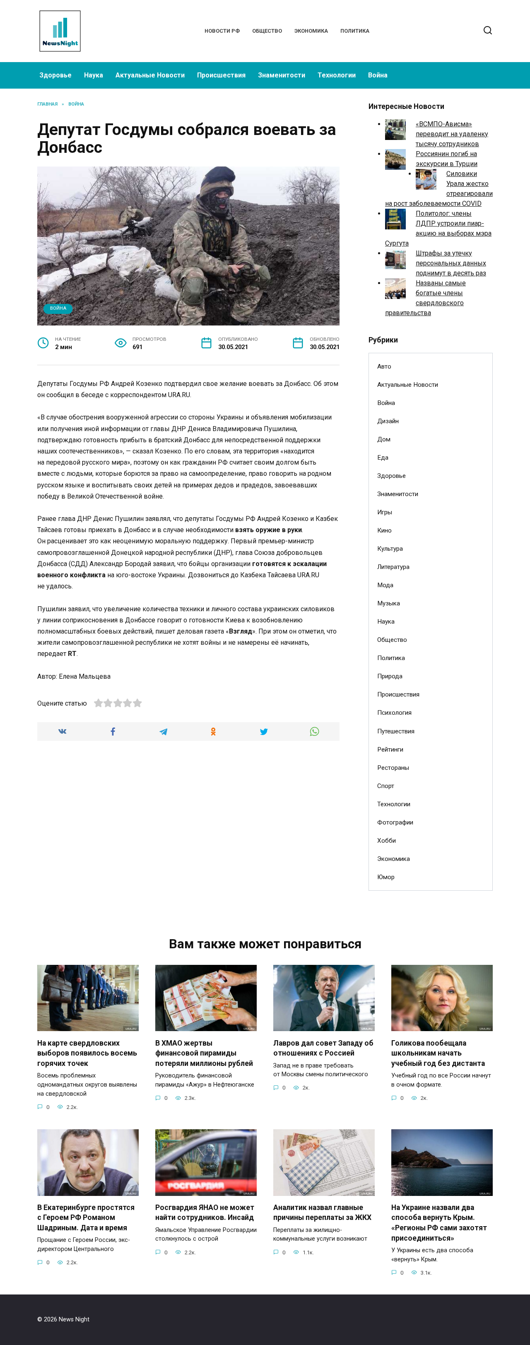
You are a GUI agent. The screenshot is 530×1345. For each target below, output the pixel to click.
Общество (267, 31)
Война (378, 75)
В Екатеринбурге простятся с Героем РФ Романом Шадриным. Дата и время (86, 1217)
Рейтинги (390, 749)
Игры (384, 512)
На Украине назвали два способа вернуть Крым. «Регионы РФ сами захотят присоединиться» (439, 1222)
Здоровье (55, 75)
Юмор (386, 877)
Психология (394, 712)
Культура (390, 548)
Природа (389, 676)
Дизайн (388, 421)
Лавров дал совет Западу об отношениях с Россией (323, 1048)
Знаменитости (281, 75)
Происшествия (221, 75)
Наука (93, 75)
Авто (384, 366)
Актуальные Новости (150, 75)
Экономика (311, 31)
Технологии (337, 75)
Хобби (386, 840)
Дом (383, 439)
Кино (384, 530)
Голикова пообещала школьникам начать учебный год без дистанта (438, 1053)
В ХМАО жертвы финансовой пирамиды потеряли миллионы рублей (204, 1053)
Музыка (388, 603)
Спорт (385, 786)
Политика (354, 31)
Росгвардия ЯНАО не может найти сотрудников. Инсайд (204, 1212)
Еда (382, 457)
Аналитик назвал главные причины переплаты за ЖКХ (322, 1212)
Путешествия (395, 731)
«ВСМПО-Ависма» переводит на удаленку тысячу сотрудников (452, 134)
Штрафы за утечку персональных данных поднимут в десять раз (451, 263)
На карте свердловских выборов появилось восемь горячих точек (87, 1053)
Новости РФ (222, 31)
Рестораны (393, 767)
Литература (393, 567)
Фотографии (395, 822)
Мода (385, 585)
